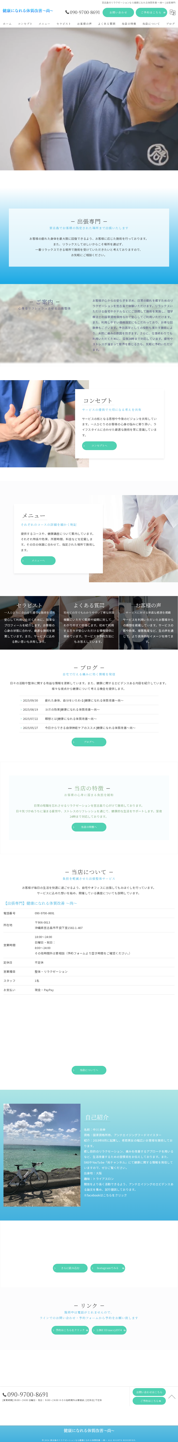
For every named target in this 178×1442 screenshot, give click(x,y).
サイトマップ (128, 1420)
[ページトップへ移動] (171, 1396)
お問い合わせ (118, 12)
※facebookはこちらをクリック (105, 1195)
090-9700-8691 (45, 913)
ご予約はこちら (151, 12)
